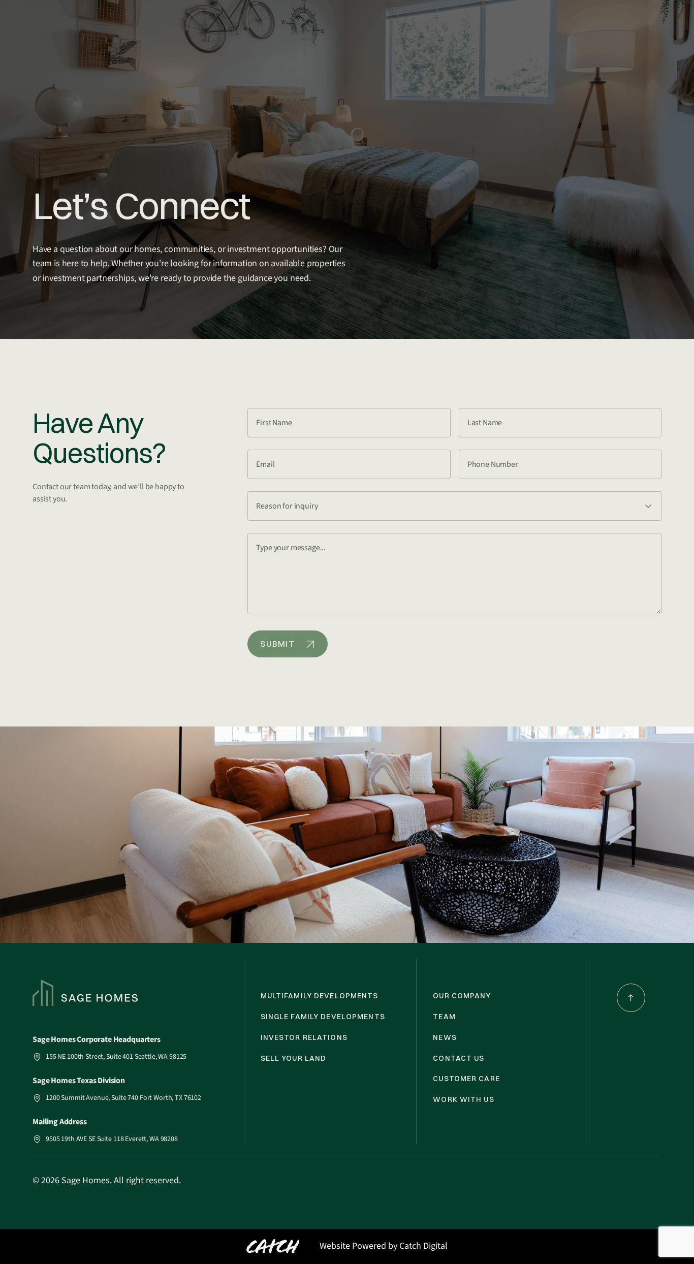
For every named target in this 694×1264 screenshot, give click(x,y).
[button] (454, 506)
